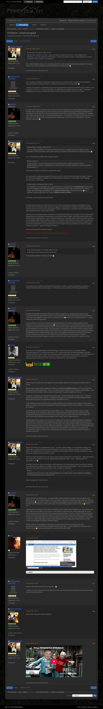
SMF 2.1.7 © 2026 (9, 707)
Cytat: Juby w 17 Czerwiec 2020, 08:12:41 (40, 147)
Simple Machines (19, 707)
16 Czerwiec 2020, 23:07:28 (33, 48)
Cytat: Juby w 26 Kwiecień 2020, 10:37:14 (40, 52)
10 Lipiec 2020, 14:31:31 (32, 495)
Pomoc (79, 707)
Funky (12, 345)
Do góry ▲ (95, 707)
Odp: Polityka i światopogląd (34, 47)
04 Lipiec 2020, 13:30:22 (32, 444)
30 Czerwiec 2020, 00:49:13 (33, 347)
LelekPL (46, 29)
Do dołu (9, 41)
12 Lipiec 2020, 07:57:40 (32, 583)
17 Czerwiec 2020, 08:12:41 (33, 78)
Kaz (11, 536)
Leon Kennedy (40, 29)
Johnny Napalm (16, 47)
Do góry (9, 687)
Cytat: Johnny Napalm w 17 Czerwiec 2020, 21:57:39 (43, 250)
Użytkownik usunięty (14, 78)
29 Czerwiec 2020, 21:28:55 (33, 283)
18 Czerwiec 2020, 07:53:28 (33, 246)
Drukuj (94, 41)
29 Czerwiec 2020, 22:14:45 (33, 310)
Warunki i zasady (86, 707)
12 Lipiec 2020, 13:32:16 (32, 611)
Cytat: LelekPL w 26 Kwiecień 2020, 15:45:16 (41, 184)
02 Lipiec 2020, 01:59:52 (32, 379)
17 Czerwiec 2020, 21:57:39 (33, 143)
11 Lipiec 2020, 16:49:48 (32, 538)
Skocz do (69, 695)
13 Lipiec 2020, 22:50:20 (32, 643)
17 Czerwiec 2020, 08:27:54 (33, 106)
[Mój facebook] (9, 130)
